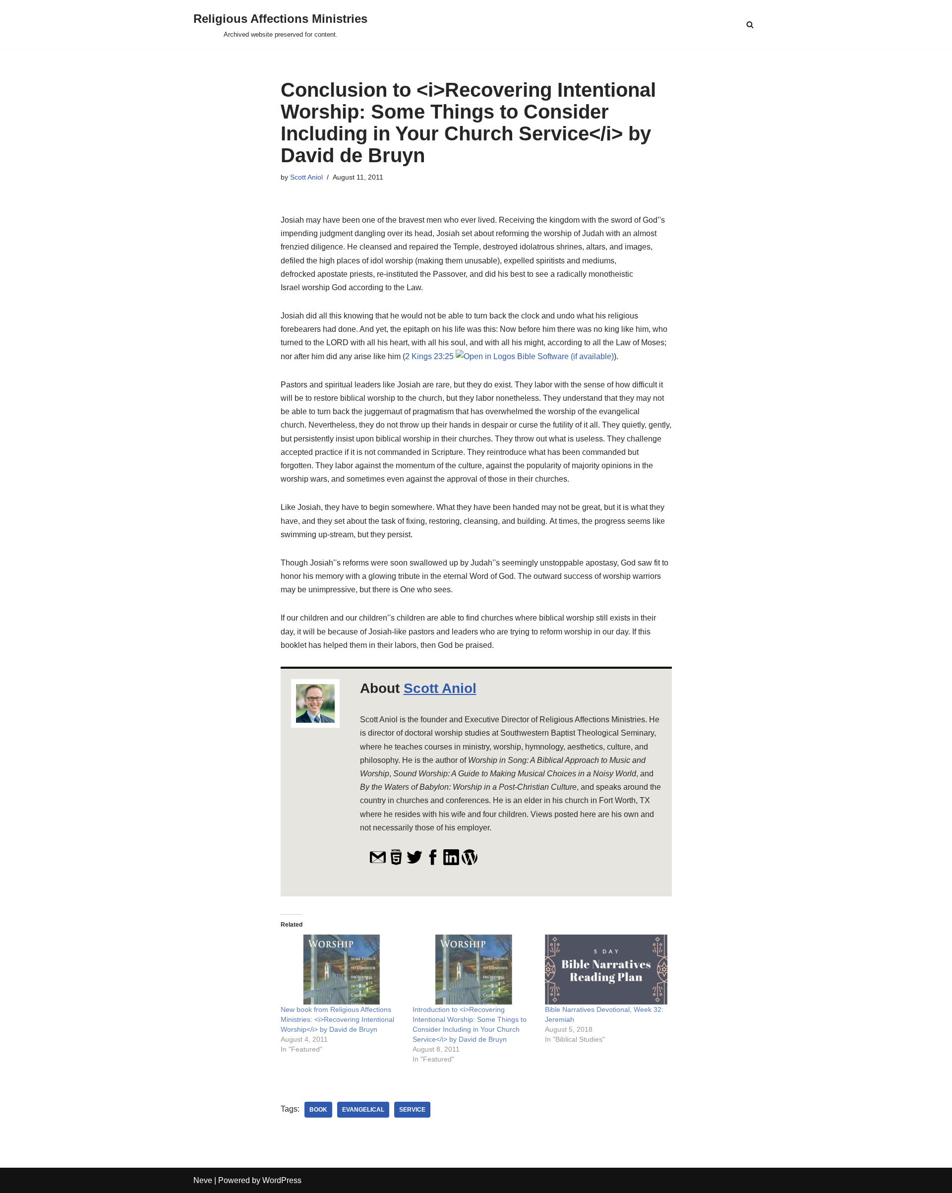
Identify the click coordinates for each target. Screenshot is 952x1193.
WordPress (281, 1180)
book (318, 1109)
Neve (202, 1180)
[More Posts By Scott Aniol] (469, 863)
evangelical (363, 1109)
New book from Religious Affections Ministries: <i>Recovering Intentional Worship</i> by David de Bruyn (337, 1019)
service (412, 1109)
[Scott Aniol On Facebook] (433, 863)
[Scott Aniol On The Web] (396, 863)
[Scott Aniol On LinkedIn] (451, 863)
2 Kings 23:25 (429, 356)
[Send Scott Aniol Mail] (378, 863)
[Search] (750, 24)
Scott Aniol (306, 177)
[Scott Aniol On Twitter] (414, 863)
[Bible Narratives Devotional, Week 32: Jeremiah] (606, 970)
